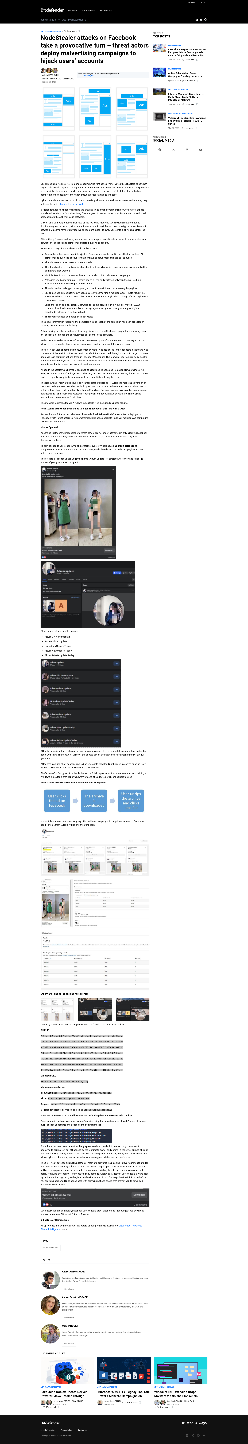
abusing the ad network (71, 204)
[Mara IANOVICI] (55, 70)
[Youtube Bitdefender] (200, 149)
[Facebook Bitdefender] (159, 149)
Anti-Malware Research (51, 31)
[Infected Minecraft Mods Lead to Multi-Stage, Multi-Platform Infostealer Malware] (159, 97)
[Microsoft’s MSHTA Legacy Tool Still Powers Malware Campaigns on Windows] (124, 1370)
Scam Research (174, 45)
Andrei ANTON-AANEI (50, 75)
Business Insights (77, 20)
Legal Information (48, 1430)
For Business (88, 10)
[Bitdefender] (52, 10)
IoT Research (174, 114)
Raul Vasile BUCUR (174, 1401)
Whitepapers (187, 114)
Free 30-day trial (88, 76)
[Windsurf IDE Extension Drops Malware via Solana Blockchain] (180, 1370)
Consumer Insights (50, 20)
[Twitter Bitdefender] (173, 149)
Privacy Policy (66, 1430)
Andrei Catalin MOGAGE (51, 79)
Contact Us (82, 1430)
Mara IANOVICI (68, 79)
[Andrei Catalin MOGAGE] (49, 70)
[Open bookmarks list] (201, 20)
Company (192, 2)
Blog (203, 2)
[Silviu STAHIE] (49, 1402)
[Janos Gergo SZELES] (43, 1402)
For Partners (106, 10)
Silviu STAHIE (77, 1401)
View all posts (69, 1289)
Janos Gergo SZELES (61, 1401)
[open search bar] (205, 19)
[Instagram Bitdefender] (187, 149)
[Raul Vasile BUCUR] (157, 1402)
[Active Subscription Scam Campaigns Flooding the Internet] (159, 75)
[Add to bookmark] (79, 31)
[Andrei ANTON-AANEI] (43, 70)
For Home (72, 10)
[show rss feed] (196, 19)
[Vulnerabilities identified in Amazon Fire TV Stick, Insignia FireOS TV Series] (159, 121)
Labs (64, 20)
